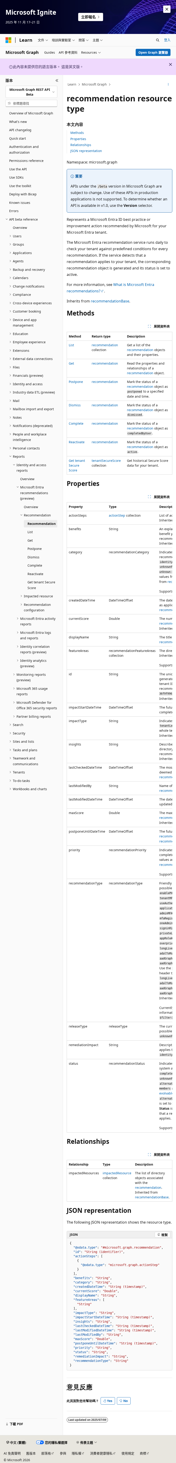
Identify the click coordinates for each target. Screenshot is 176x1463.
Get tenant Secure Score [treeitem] (41, 585)
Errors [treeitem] (14, 211)
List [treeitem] (30, 532)
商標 (143, 1453)
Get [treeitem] (30, 540)
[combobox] (31, 92)
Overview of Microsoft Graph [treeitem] (31, 113)
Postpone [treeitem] (35, 548)
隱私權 (76, 1453)
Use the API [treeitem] (18, 169)
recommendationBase (110, 301)
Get (71, 363)
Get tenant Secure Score (77, 465)
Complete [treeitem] (35, 565)
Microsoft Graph (94, 84)
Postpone (76, 382)
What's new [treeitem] (18, 121)
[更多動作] (168, 84)
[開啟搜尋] (157, 40)
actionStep (117, 515)
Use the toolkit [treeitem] (20, 186)
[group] (119, 817)
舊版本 (31, 1453)
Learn (72, 84)
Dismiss (75, 405)
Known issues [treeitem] (19, 202)
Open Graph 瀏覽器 (153, 52)
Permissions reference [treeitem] (26, 160)
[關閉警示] (166, 9)
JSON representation (86, 151)
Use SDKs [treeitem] (16, 177)
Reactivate (77, 442)
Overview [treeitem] (20, 227)
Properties (78, 139)
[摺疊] (57, 80)
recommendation (105, 345)
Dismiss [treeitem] (33, 557)
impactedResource (117, 1173)
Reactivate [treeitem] (35, 574)
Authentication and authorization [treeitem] (24, 149)
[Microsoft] (8, 40)
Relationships (80, 145)
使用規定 (127, 1453)
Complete (76, 423)
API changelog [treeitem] (20, 130)
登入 (167, 40)
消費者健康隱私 (101, 1453)
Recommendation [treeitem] (42, 523)
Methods (77, 132)
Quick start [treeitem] (17, 138)
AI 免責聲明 (12, 1453)
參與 (63, 1453)
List (71, 345)
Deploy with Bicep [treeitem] (23, 194)
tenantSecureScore (106, 460)
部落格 (46, 1453)
